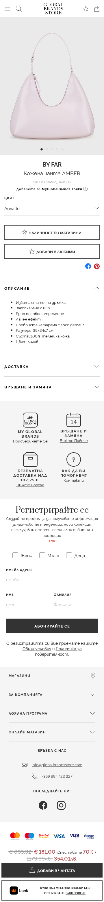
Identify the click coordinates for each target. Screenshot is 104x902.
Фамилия (63, 594)
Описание (16, 288)
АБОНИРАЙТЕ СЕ (52, 625)
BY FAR (52, 164)
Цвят (9, 198)
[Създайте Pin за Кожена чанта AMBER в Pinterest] (97, 268)
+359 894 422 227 (57, 776)
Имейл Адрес (19, 570)
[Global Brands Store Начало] (53, 7)
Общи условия (37, 648)
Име (10, 594)
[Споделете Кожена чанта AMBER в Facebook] (88, 268)
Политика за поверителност (58, 651)
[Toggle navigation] (7, 9)
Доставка (16, 366)
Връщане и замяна (28, 386)
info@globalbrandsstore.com (57, 764)
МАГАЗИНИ (20, 675)
